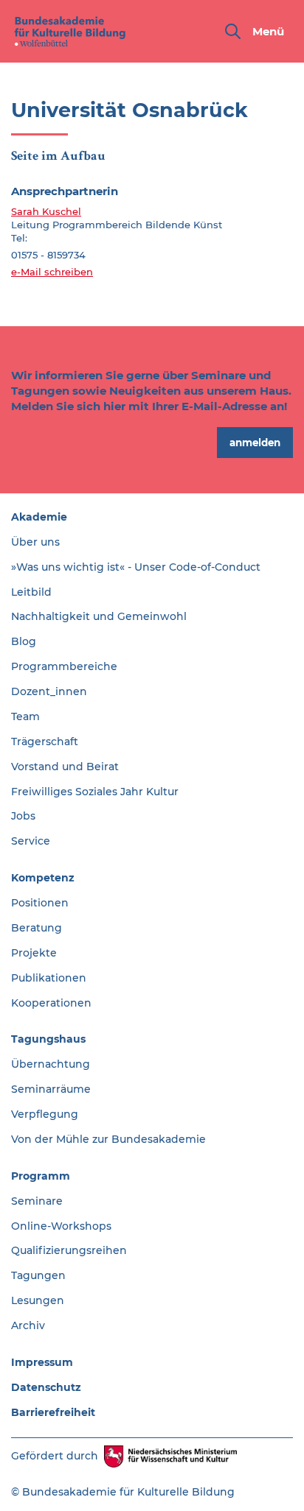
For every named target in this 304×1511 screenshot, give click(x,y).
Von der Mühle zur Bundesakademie (108, 1139)
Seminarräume (51, 1089)
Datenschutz (46, 1387)
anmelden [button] (254, 442)
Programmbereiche (64, 666)
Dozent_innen (49, 691)
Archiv (28, 1325)
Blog (23, 641)
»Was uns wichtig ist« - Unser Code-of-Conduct (135, 567)
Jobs (23, 816)
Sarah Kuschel (46, 211)
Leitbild (31, 592)
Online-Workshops (61, 1226)
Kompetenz (43, 877)
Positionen (40, 902)
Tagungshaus (48, 1039)
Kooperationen (51, 1003)
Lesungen (37, 1300)
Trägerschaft (44, 741)
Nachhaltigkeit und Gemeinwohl (99, 616)
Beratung (36, 927)
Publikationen (48, 978)
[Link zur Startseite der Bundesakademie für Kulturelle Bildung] (70, 31)
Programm (40, 1176)
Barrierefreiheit (53, 1412)
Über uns (35, 542)
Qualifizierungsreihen (69, 1250)
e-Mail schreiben (52, 272)
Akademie (39, 517)
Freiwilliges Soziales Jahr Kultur (95, 791)
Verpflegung (44, 1114)
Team (25, 716)
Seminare (37, 1201)
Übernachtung (50, 1064)
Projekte (34, 952)
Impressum (42, 1362)
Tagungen (38, 1275)
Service (30, 841)
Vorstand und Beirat (65, 766)
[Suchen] (233, 31)
